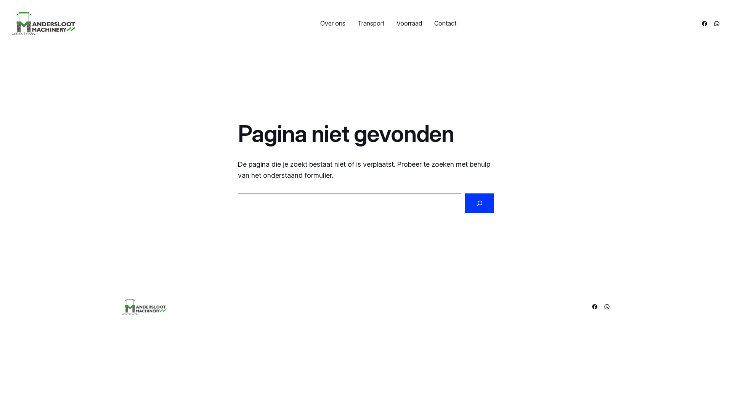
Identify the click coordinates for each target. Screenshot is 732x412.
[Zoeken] (479, 203)
